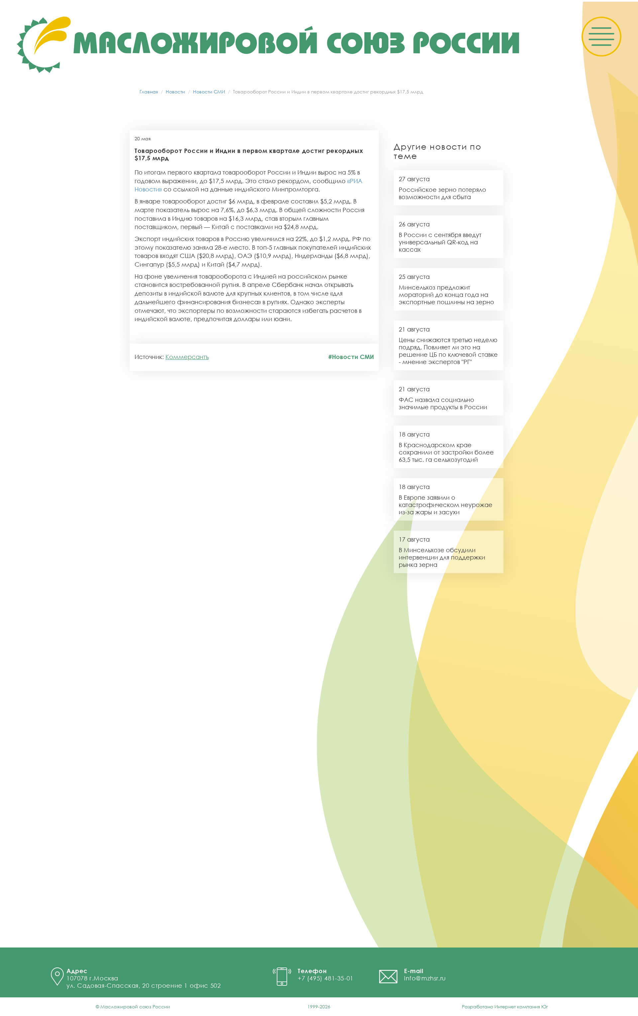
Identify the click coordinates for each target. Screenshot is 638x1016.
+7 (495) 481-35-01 (326, 978)
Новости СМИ (209, 91)
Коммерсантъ (187, 356)
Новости (175, 91)
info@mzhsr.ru (425, 978)
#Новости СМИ (351, 356)
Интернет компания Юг (521, 1006)
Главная (149, 91)
